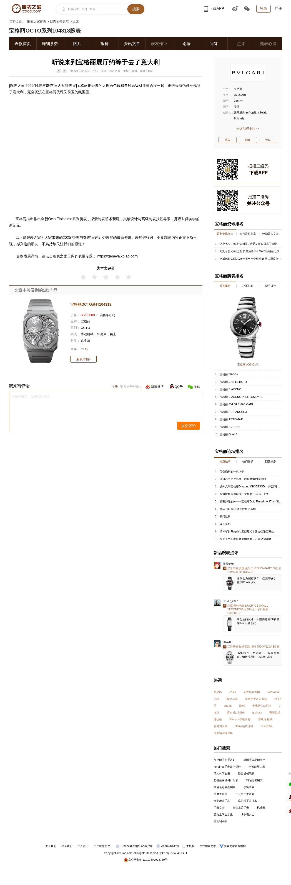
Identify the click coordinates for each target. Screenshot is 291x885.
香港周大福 (220, 726)
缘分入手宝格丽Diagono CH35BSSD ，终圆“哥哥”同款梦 (254, 486)
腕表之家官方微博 (235, 846)
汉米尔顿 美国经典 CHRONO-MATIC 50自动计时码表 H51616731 (254, 570)
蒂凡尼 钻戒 (265, 719)
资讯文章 (132, 43)
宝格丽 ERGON (229, 374)
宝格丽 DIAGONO (230, 389)
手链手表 (248, 787)
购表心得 (268, 43)
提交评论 (188, 426)
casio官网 (267, 726)
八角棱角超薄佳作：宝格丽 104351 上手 (244, 494)
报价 (104, 43)
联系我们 (66, 846)
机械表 (261, 807)
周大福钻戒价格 (223, 733)
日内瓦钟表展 (59, 21)
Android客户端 (170, 846)
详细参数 (50, 43)
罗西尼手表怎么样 (256, 699)
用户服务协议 (102, 846)
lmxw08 (227, 642)
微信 (197, 386)
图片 (77, 43)
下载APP (216, 8)
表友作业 (159, 43)
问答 (214, 43)
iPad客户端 (146, 846)
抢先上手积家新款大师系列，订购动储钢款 (245, 539)
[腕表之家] (26, 8)
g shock (257, 712)
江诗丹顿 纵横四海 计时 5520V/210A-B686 (253, 646)
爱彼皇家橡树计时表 (226, 780)
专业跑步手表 (222, 800)
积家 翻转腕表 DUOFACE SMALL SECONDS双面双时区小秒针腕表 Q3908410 (247, 609)
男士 (113, 334)
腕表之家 (17, 86)
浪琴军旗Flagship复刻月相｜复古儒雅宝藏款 (247, 531)
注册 (278, 8)
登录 (263, 8)
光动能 (218, 692)
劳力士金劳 (220, 794)
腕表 (83, 219)
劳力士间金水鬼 (223, 814)
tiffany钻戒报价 (236, 712)
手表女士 (219, 807)
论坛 (186, 43)
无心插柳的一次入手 (232, 471)
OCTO (85, 328)
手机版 (190, 846)
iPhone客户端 (129, 846)
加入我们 (83, 846)
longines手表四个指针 (227, 766)
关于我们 (50, 846)
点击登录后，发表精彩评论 (31, 396)
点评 (241, 43)
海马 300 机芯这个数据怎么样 (238, 509)
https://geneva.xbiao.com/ (117, 256)
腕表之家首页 (36, 21)
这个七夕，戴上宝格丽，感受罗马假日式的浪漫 (248, 243)
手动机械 (87, 334)
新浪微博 (157, 386)
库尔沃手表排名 (247, 800)
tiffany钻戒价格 (244, 726)
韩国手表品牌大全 (254, 759)
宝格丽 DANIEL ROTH (233, 381)
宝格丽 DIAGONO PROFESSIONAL (241, 396)
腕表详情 (83, 359)
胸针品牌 (232, 699)
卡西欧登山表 (257, 766)
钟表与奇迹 (44, 86)
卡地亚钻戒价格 (261, 705)
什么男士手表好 (244, 794)
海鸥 (242, 705)
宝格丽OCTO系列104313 (90, 304)
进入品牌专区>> (247, 128)
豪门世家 (225, 516)
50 (76, 348)
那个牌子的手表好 (225, 759)
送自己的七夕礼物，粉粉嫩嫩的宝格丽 (243, 479)
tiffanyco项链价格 (240, 719)
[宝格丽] (248, 72)
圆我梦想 (228, 563)
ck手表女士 (247, 814)
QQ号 (179, 386)
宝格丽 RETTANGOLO (233, 412)
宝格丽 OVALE (228, 434)
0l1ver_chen (230, 601)
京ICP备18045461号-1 (173, 853)
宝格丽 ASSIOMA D (231, 419)
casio (232, 692)
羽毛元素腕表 (254, 780)
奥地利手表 (220, 821)
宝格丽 (82, 86)
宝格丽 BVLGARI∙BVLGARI (236, 404)
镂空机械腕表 (246, 773)
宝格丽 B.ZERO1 (230, 427)
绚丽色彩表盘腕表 (225, 787)
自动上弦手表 (241, 807)
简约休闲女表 (222, 773)
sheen (228, 705)
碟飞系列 (225, 524)
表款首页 (23, 43)
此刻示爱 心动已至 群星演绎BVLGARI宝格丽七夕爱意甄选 (255, 251)
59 (86, 348)
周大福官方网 (251, 692)
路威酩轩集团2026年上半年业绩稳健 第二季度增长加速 (253, 258)
